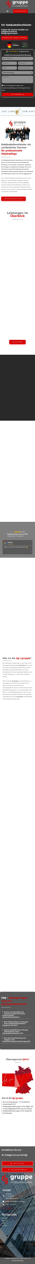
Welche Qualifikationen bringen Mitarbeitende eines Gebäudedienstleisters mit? (15, 1031)
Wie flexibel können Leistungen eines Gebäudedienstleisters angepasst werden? (15, 1023)
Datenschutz (15, 1258)
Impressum (8, 1258)
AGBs (21, 1258)
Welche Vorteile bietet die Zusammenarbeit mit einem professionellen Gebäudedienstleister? (13, 1014)
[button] (7, 11)
